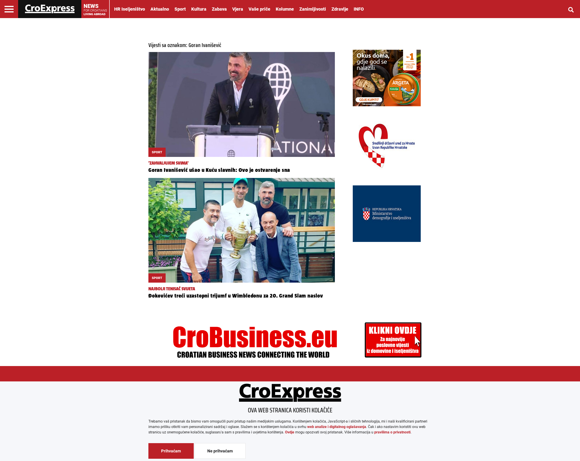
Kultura (198, 9)
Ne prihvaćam (220, 451)
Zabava (219, 9)
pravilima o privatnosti (392, 432)
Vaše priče (259, 9)
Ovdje (289, 432)
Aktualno (159, 9)
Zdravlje (339, 9)
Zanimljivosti (312, 9)
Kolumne (285, 9)
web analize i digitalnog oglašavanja (336, 427)
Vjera (237, 9)
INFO (359, 9)
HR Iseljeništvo (129, 9)
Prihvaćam (171, 451)
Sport (180, 9)
